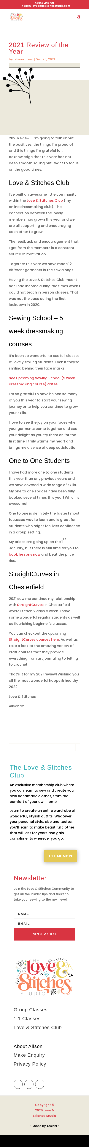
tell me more (60, 856)
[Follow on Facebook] (18, 1084)
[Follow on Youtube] (39, 1084)
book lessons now (24, 554)
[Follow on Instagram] (28, 1084)
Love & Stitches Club (45, 200)
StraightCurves (30, 604)
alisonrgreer (23, 59)
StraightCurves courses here (34, 639)
